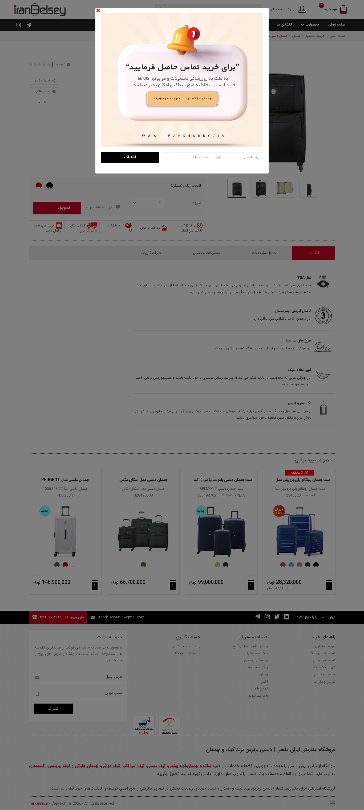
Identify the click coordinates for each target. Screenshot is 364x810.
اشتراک (130, 157)
